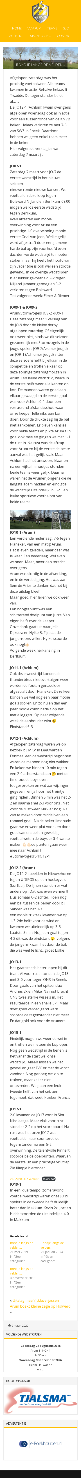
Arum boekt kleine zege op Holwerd (40, 1306)
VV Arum (34, 28)
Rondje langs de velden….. (21, 1271)
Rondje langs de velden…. (21, 1245)
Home (17, 28)
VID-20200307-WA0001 (25, 1179)
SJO (66, 28)
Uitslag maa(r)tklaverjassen (36, 1300)
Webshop (16, 36)
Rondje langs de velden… (52, 1245)
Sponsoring (40, 36)
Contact (64, 36)
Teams (52, 28)
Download (49, 1179)
